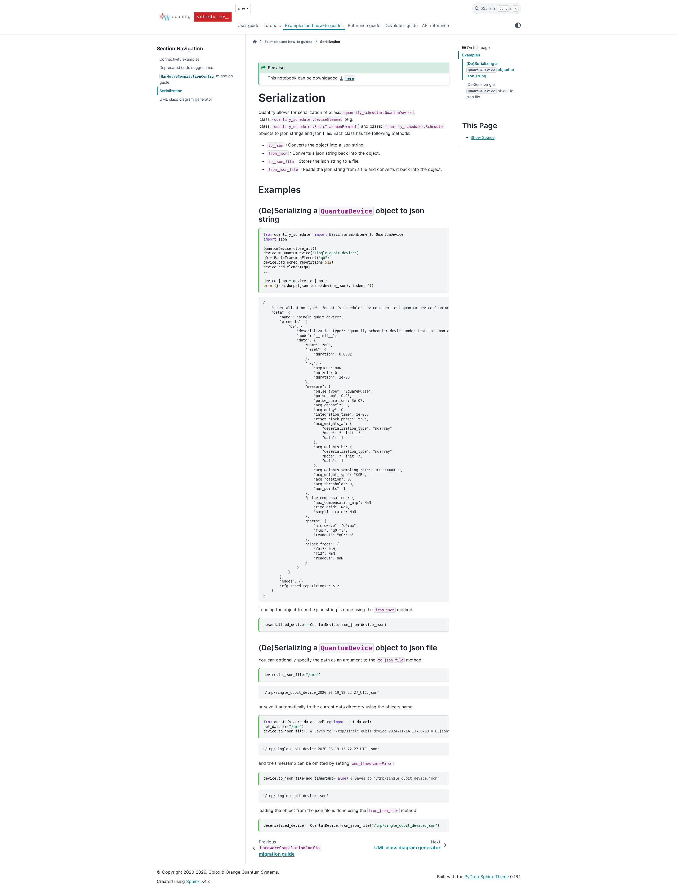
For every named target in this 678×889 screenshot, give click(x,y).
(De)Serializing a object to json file (490, 90)
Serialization (170, 90)
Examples (471, 55)
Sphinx (193, 881)
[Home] (255, 42)
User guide (248, 25)
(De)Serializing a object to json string (490, 69)
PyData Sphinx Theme (487, 876)
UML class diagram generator (185, 99)
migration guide (196, 79)
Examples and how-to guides (314, 25)
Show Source (482, 137)
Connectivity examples (179, 59)
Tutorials (272, 25)
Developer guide (401, 25)
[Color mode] (518, 25)
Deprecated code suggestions (186, 67)
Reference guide (364, 25)
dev (241, 8)
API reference (435, 25)
